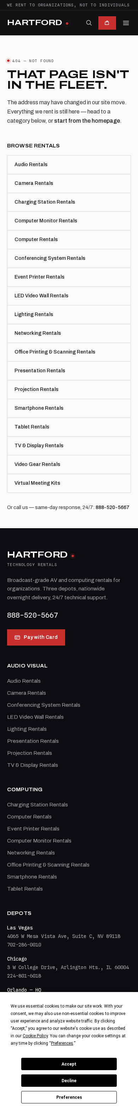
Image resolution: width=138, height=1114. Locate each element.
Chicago (17, 959)
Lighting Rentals (34, 314)
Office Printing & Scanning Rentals (55, 352)
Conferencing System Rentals (50, 258)
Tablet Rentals (32, 427)
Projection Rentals (36, 389)
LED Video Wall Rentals (41, 295)
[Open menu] (126, 23)
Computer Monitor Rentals (46, 220)
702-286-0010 (24, 944)
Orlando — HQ (24, 990)
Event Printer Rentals (39, 277)
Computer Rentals (36, 239)
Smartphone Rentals (39, 408)
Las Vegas (20, 928)
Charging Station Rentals (45, 202)
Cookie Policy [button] (35, 1035)
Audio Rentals (31, 164)
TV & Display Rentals (39, 445)
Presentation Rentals (40, 370)
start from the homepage (87, 121)
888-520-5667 (113, 507)
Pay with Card (41, 637)
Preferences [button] (62, 1043)
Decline (69, 1080)
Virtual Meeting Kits (37, 483)
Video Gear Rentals (37, 464)
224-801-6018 (24, 976)
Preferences (69, 1097)
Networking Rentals (38, 333)
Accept (69, 1064)
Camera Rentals (34, 183)
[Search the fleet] (89, 23)
